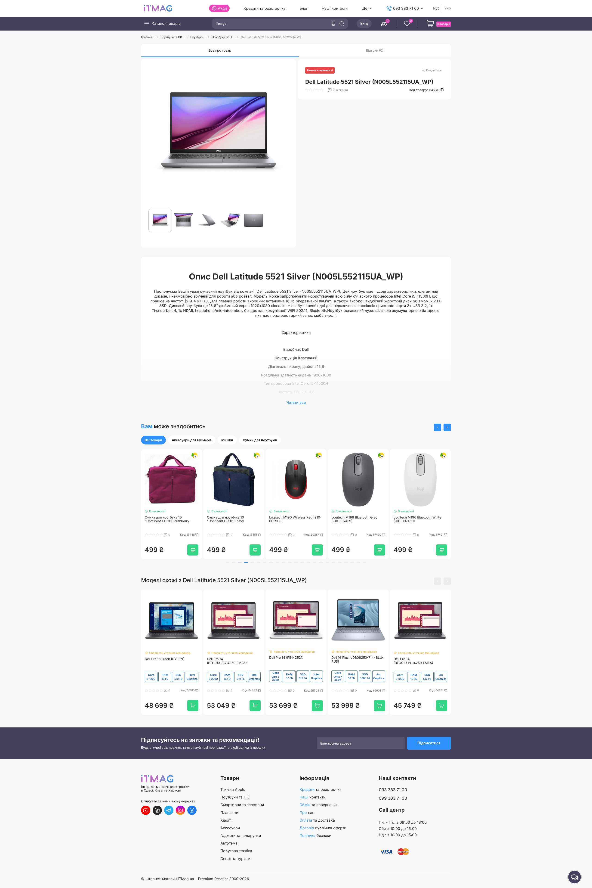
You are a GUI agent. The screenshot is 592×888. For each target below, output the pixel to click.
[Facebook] (192, 810)
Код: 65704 (312, 692)
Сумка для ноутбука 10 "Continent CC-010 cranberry (167, 521)
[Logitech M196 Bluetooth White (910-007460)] (420, 480)
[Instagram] (180, 810)
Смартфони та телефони (242, 804)
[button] (437, 427)
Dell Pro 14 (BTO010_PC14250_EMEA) (413, 663)
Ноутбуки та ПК (234, 797)
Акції (222, 8)
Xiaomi (226, 820)
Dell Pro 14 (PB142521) (286, 659)
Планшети (229, 812)
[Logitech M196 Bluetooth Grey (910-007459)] (358, 480)
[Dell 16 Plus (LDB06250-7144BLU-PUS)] (358, 622)
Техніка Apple (232, 789)
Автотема (228, 843)
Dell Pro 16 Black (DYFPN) (164, 661)
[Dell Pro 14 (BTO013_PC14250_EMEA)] (234, 623)
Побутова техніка (236, 850)
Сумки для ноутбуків (260, 440)
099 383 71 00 (393, 798)
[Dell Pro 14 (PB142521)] (296, 622)
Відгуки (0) (374, 50)
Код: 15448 (187, 536)
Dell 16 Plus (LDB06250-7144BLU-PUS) (357, 661)
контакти (312, 797)
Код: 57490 (374, 536)
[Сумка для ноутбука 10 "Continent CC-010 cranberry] (171, 480)
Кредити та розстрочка (265, 8)
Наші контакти (335, 8)
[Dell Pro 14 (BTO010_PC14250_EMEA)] (420, 623)
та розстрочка (320, 789)
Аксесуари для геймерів (192, 440)
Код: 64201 (436, 692)
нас (306, 812)
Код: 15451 (250, 536)
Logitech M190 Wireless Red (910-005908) (295, 521)
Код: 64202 (250, 692)
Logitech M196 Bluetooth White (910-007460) (417, 521)
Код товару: (424, 90)
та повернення (318, 804)
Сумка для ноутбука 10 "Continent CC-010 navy (225, 521)
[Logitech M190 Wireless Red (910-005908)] (296, 480)
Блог (303, 8)
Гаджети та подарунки (240, 835)
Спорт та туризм (235, 858)
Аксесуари (230, 828)
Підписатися (429, 745)
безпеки (315, 835)
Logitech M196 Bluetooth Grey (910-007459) (354, 521)
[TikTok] (157, 810)
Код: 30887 (312, 536)
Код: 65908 (374, 692)
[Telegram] (168, 810)
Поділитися (434, 70)
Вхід (364, 23)
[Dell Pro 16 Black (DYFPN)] (171, 623)
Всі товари (153, 440)
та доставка (317, 820)
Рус (436, 8)
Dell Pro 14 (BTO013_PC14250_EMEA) (227, 663)
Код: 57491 (436, 536)
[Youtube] (145, 810)
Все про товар (220, 50)
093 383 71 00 (406, 8)
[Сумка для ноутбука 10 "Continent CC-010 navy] (234, 480)
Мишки (227, 440)
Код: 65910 (187, 692)
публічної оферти (322, 828)
